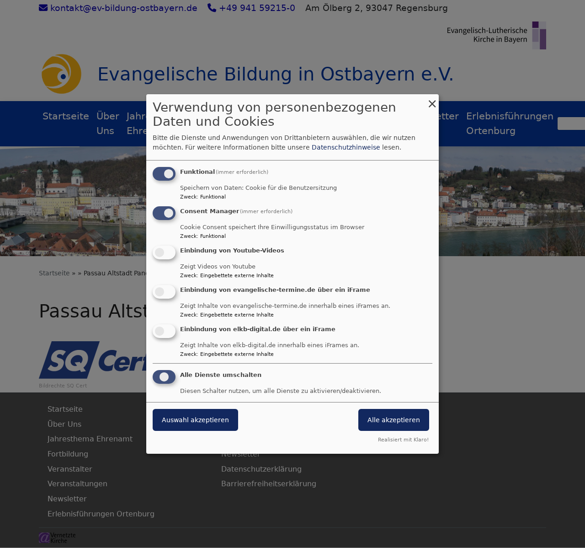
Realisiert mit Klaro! (403, 440)
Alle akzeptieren (393, 420)
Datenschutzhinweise (346, 147)
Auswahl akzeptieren (195, 420)
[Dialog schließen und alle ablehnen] (432, 100)
